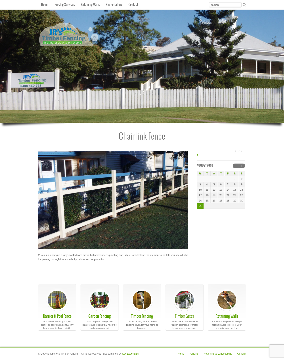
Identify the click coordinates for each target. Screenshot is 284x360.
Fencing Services (64, 4)
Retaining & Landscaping (218, 353)
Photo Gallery (114, 4)
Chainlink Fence (142, 136)
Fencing (194, 353)
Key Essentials (130, 353)
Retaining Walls (90, 4)
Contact (133, 4)
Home (44, 4)
